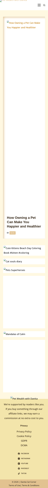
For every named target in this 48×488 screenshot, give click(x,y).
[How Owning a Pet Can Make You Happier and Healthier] (24, 116)
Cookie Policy (24, 436)
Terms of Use (14, 485)
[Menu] (39, 5)
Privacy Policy (24, 431)
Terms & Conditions (30, 485)
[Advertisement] (24, 300)
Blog (12, 233)
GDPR (24, 440)
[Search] (44, 5)
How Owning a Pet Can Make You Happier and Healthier (24, 222)
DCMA (24, 445)
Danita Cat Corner (28, 482)
